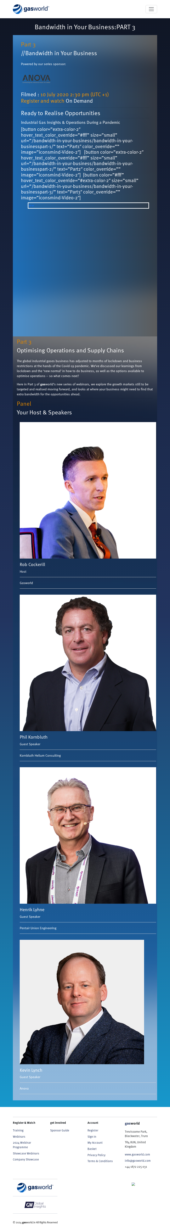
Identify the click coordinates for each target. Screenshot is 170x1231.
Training (18, 1130)
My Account (95, 1142)
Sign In (91, 1136)
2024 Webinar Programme (22, 1144)
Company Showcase (26, 1159)
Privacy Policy (96, 1155)
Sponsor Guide (59, 1130)
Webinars (19, 1136)
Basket (92, 1149)
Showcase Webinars (26, 1153)
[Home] (31, 9)
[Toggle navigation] (151, 9)
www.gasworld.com (137, 1154)
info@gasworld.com (138, 1160)
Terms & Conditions (100, 1161)
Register (92, 1130)
